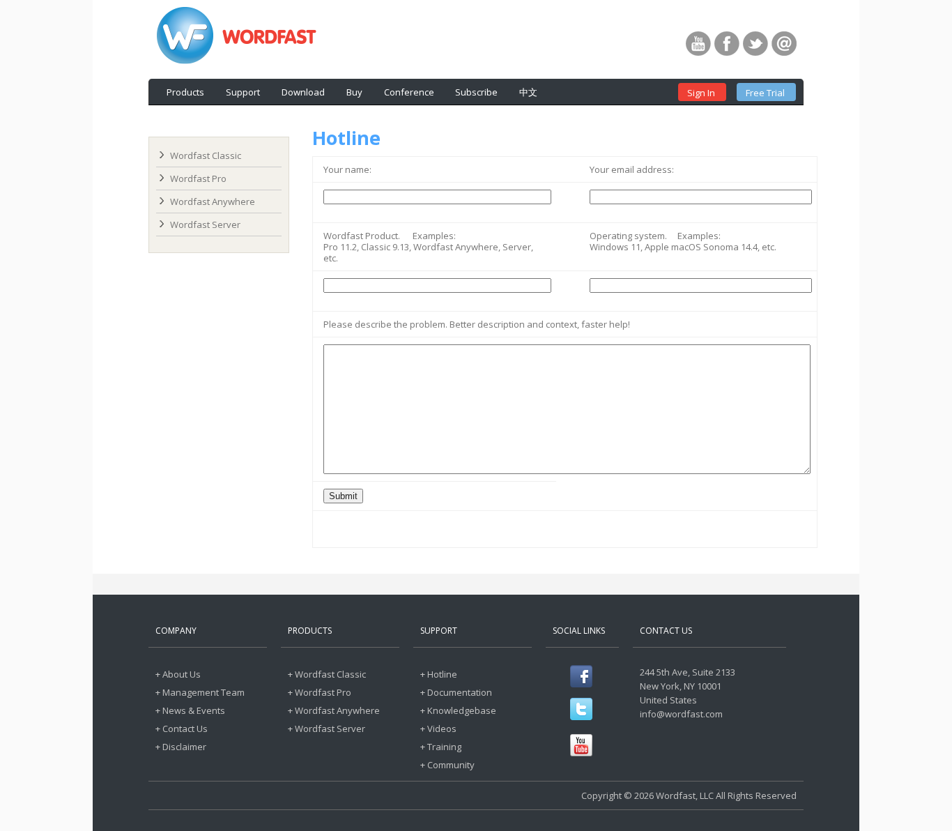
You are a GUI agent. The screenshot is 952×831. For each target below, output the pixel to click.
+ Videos (438, 728)
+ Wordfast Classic (327, 674)
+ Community (447, 764)
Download (303, 92)
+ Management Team (200, 692)
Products (185, 92)
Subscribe (476, 92)
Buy (354, 92)
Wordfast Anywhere (212, 201)
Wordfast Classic (205, 155)
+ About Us (178, 674)
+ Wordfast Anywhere (334, 710)
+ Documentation (456, 692)
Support (243, 92)
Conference (409, 92)
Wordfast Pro (198, 178)
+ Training (440, 746)
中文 (528, 92)
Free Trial (765, 92)
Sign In (701, 92)
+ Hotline (438, 674)
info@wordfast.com (681, 714)
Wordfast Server (205, 224)
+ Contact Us (181, 728)
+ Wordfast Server (326, 728)
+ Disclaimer (180, 746)
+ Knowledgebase (458, 710)
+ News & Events (190, 710)
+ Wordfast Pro (319, 692)
